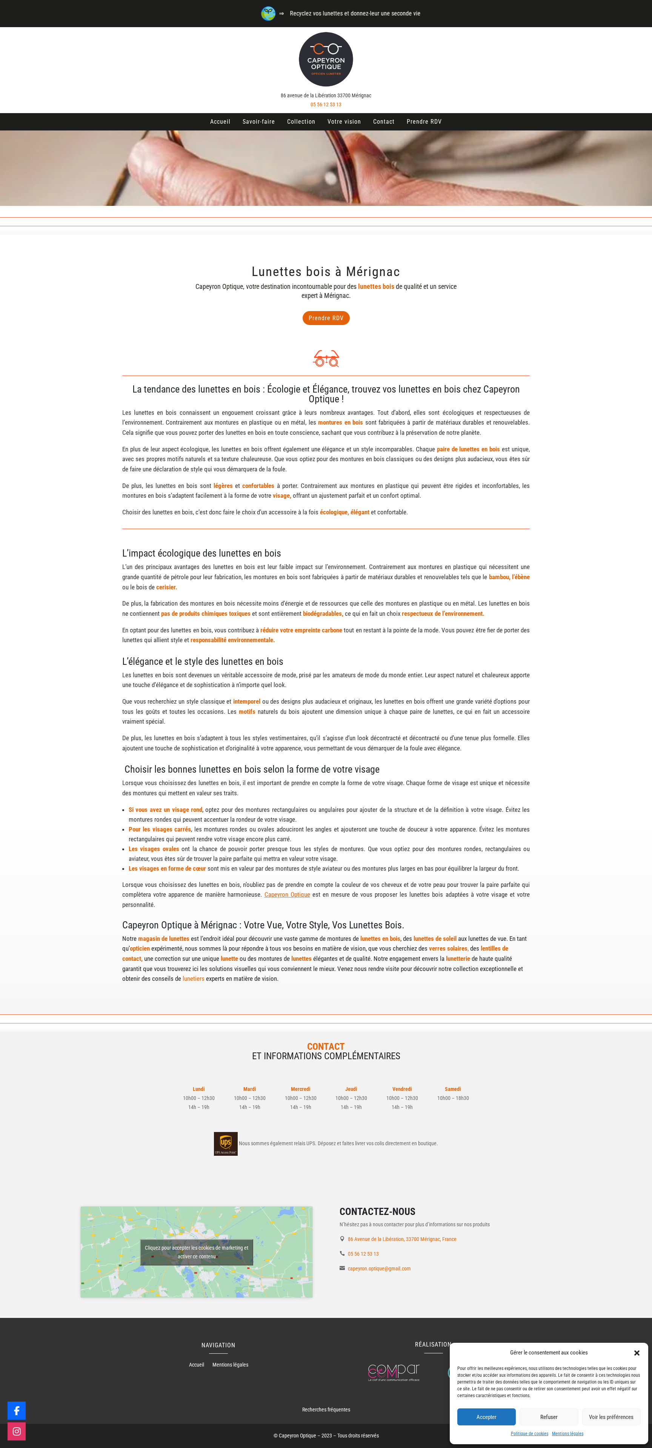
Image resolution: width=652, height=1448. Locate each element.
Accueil (220, 121)
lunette (229, 958)
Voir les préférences (611, 1417)
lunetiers (194, 978)
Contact (384, 121)
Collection (301, 121)
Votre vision (344, 121)
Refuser (549, 1417)
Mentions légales (567, 1433)
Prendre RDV (424, 121)
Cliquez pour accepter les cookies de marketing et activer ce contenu (196, 1252)
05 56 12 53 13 (326, 104)
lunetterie (458, 958)
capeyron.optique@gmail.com (379, 1268)
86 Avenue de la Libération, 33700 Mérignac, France (402, 1239)
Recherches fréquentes (326, 1410)
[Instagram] (17, 1431)
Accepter (487, 1417)
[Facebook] (17, 1411)
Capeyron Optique (287, 894)
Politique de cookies (529, 1433)
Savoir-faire (259, 121)
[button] (637, 1353)
